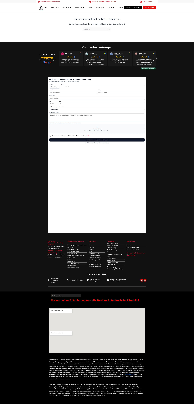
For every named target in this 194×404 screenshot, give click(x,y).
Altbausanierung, (53, 253)
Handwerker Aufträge (71, 393)
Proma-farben (96, 391)
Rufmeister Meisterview (86, 395)
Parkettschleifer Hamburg (56, 391)
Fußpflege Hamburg (123, 393)
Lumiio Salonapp (70, 391)
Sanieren (57, 250)
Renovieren (51, 250)
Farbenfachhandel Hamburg (103, 387)
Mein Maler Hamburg (98, 384)
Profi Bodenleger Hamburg (84, 384)
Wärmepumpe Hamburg (136, 393)
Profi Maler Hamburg (55, 384)
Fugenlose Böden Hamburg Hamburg (65, 389)
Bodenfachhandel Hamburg (120, 387)
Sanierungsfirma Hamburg (56, 387)
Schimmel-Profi (59, 393)
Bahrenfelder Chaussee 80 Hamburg (55, 280)
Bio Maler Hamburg (82, 389)
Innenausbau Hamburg (110, 393)
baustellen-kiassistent (99, 395)
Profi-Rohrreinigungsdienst (83, 391)
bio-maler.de (104, 391)
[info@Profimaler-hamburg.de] (88, 280)
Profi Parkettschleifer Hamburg (114, 384)
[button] (156, 59)
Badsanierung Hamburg (96, 389)
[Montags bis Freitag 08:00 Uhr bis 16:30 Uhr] (108, 280)
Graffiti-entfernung (98, 393)
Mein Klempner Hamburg (69, 384)
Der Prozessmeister (109, 389)
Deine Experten (127, 391)
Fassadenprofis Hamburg (87, 387)
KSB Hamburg (119, 389)
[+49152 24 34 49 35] (68, 280)
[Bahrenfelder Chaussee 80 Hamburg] (49, 280)
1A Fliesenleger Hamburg (72, 387)
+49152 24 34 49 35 (76, 280)
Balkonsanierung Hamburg (85, 393)
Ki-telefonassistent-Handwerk (71, 395)
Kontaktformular (129, 374)
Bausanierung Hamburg (55, 395)
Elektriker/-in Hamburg (130, 384)
